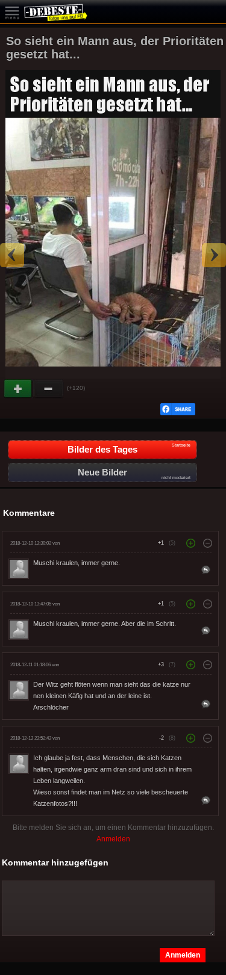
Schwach (49, 388)
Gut (19, 388)
